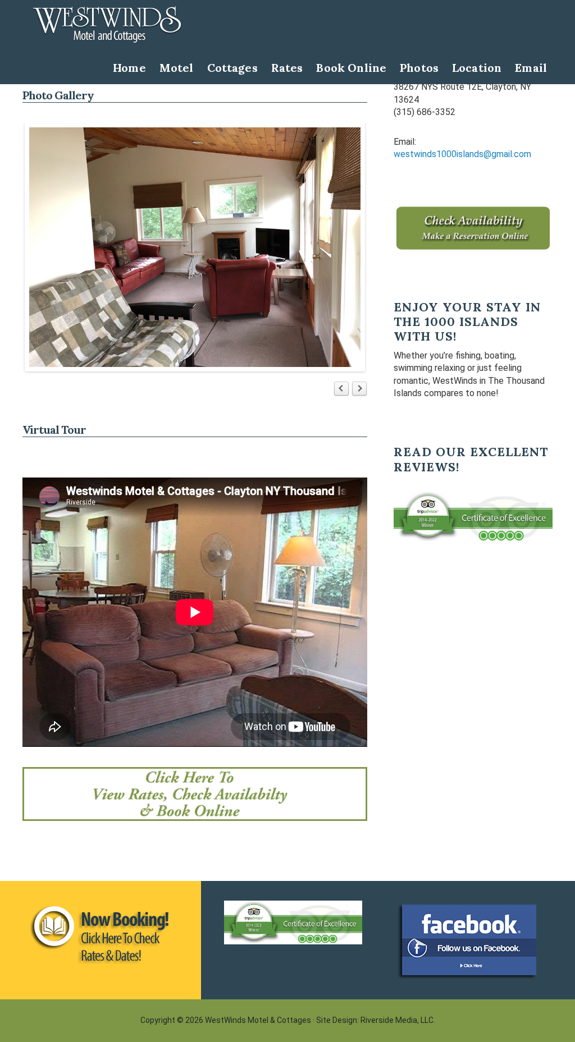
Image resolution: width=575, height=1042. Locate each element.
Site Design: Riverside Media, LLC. (375, 1020)
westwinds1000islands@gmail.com (462, 154)
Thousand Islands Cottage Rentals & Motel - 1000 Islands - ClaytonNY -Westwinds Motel (106, 24)
